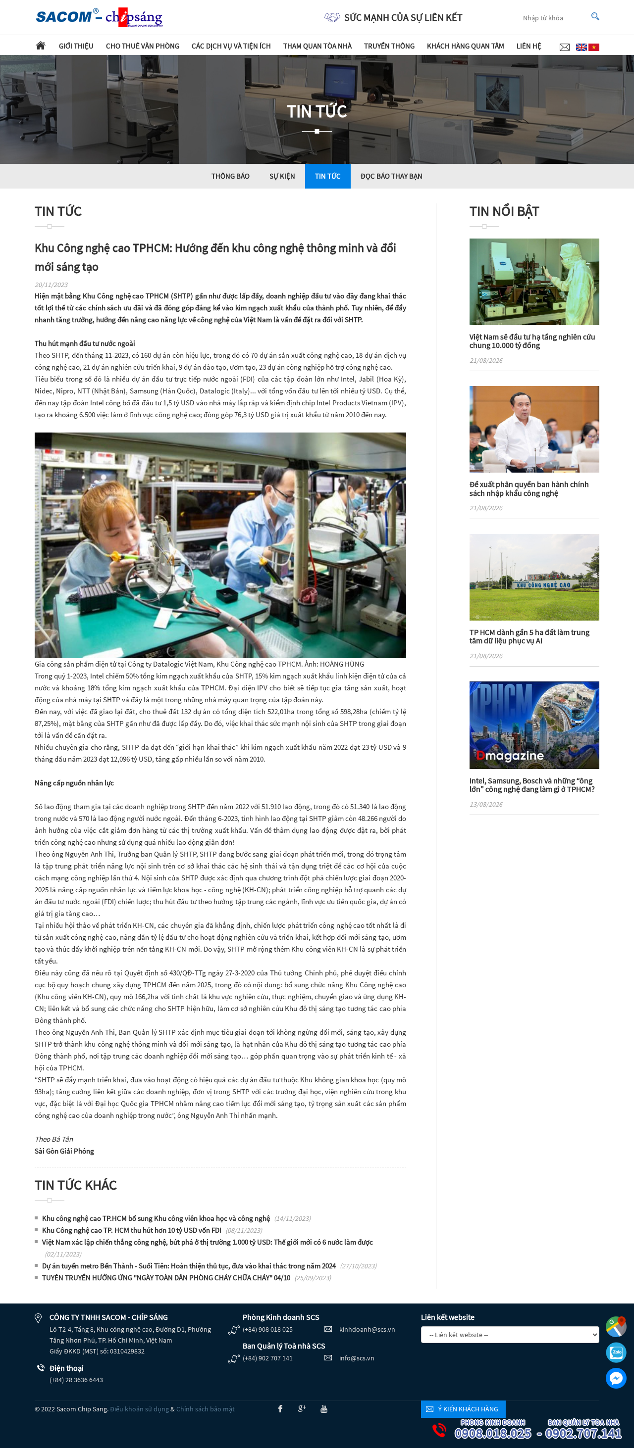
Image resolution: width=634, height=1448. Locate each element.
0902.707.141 (588, 1430)
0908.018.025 (497, 1430)
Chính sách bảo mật (205, 1408)
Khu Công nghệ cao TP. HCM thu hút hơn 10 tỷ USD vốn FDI (152, 1230)
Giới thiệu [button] (76, 45)
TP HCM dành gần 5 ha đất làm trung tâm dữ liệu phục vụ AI (529, 636)
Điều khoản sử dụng (139, 1408)
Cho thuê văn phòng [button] (142, 45)
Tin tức (328, 176)
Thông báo (230, 176)
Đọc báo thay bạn (392, 176)
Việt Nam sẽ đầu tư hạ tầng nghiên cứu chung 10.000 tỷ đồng (532, 341)
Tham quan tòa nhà (317, 45)
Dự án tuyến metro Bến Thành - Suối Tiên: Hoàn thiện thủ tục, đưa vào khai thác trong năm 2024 (209, 1265)
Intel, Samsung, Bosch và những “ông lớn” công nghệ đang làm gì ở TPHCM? (532, 784)
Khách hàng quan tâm (465, 45)
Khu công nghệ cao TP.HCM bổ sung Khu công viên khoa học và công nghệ (176, 1218)
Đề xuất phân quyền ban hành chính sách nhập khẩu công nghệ (529, 488)
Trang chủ (41, 45)
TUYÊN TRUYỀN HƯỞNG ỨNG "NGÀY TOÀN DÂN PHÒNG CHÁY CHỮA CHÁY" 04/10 (186, 1277)
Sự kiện (282, 176)
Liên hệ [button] (529, 45)
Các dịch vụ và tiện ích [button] (231, 45)
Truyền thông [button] (389, 45)
